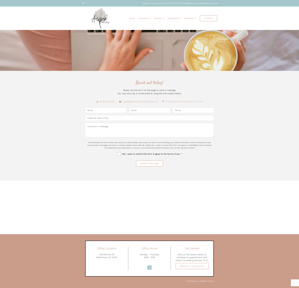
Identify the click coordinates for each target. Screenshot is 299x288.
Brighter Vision (207, 281)
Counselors (143, 18)
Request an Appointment (192, 266)
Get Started (173, 18)
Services (158, 18)
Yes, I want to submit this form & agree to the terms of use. (152, 154)
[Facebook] (83, 3)
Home (132, 18)
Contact (208, 18)
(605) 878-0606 (173, 3)
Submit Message (149, 163)
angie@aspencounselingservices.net (200, 3)
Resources (189, 18)
